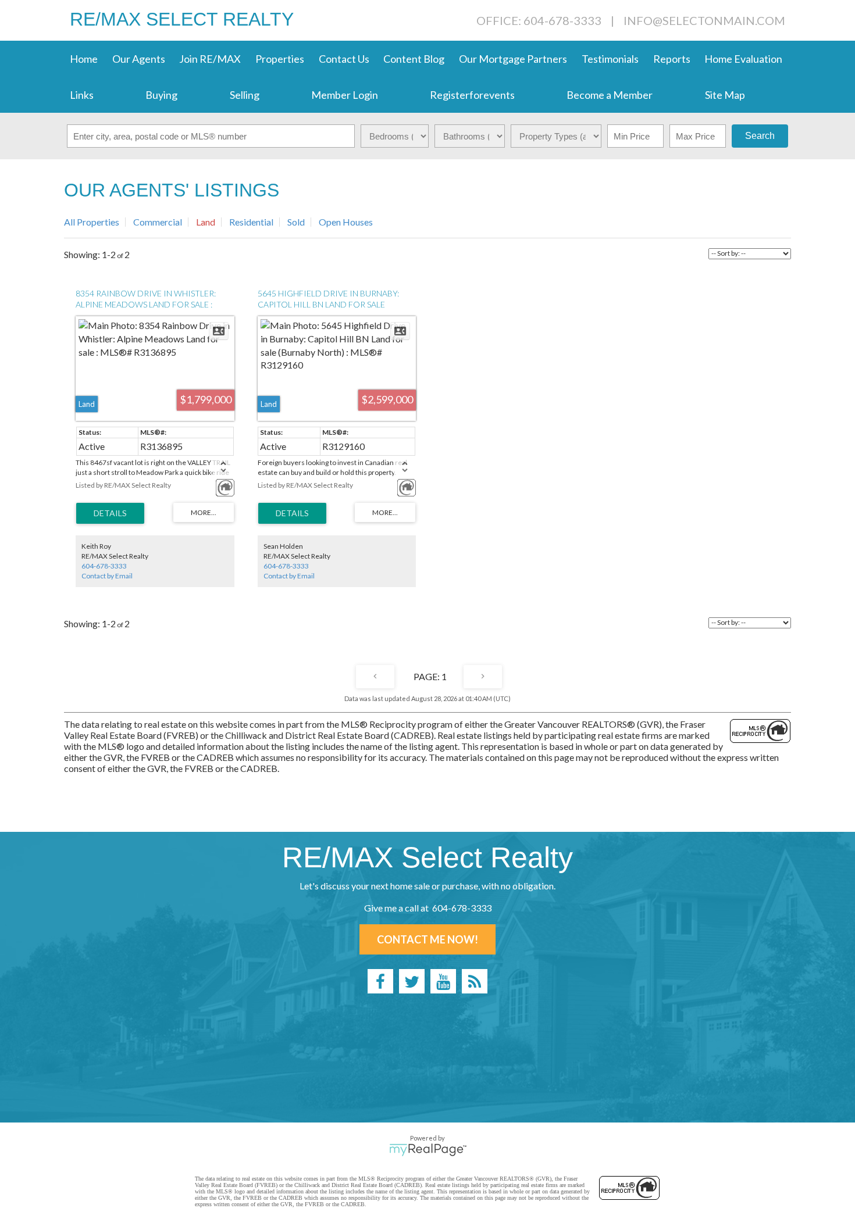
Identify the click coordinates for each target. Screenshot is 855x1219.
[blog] (474, 981)
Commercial (157, 221)
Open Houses (346, 221)
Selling (244, 94)
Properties (279, 58)
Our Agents (138, 58)
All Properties (91, 221)
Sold (296, 221)
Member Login (344, 94)
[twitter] (412, 981)
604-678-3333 (104, 566)
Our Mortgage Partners (513, 58)
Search (760, 136)
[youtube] (443, 981)
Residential (251, 221)
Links (82, 94)
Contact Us (344, 58)
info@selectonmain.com (704, 20)
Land (205, 221)
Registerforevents (472, 94)
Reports (671, 58)
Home (84, 58)
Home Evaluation (743, 58)
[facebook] (380, 981)
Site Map (725, 94)
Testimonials (610, 58)
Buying (161, 94)
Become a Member (610, 94)
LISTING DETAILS (110, 513)
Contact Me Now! (427, 939)
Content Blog (413, 58)
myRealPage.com (428, 1150)
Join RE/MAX (210, 58)
